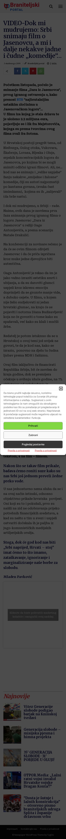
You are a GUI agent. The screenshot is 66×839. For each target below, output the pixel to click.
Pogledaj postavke (33, 444)
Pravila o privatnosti (19, 450)
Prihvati (33, 425)
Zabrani (33, 435)
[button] (61, 388)
